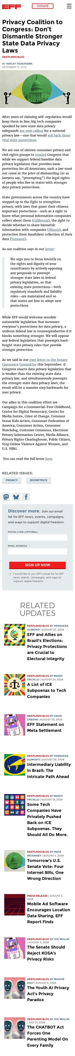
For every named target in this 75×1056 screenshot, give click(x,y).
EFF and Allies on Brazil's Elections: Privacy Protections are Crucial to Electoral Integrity (47, 646)
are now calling (31, 131)
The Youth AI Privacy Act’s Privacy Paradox (48, 993)
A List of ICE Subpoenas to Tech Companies (46, 690)
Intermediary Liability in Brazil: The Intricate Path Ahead (49, 770)
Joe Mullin (61, 939)
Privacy (12, 480)
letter (49, 249)
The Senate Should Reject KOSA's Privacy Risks (46, 953)
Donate (43, 6)
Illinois (54, 230)
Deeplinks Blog (38, 625)
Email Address (17, 545)
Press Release (37, 895)
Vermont (18, 239)
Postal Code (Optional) (23, 531)
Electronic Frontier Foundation (12, 6)
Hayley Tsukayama (19, 63)
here (48, 459)
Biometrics (38, 480)
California (40, 220)
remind (40, 155)
